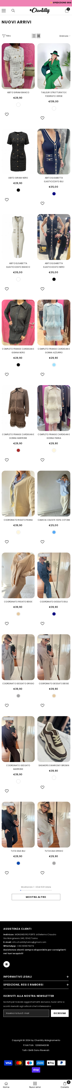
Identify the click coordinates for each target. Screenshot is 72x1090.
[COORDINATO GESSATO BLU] (53, 575)
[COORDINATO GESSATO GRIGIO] (18, 657)
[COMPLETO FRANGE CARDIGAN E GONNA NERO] (18, 322)
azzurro (54, 532)
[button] (34, 36)
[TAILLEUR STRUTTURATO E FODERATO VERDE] (53, 66)
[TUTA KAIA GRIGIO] (53, 825)
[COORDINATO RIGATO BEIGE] (18, 575)
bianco (18, 105)
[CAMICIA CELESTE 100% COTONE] (53, 494)
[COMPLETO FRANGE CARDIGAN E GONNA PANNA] (53, 408)
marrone (18, 781)
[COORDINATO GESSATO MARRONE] (18, 739)
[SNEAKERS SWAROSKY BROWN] (53, 739)
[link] (64, 1084)
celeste (54, 365)
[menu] (4, 11)
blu (18, 863)
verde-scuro (54, 108)
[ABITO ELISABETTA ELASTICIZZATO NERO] (53, 237)
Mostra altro (36, 897)
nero (18, 190)
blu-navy (54, 194)
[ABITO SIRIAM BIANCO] (18, 66)
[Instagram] (6, 964)
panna (54, 450)
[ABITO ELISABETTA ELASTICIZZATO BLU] (53, 152)
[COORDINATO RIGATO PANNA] (18, 494)
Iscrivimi (60, 1013)
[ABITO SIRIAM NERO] (18, 152)
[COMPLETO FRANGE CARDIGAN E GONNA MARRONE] (18, 408)
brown (18, 450)
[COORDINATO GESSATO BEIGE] (53, 657)
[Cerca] (13, 11)
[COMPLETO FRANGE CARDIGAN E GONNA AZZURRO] (53, 322)
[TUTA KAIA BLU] (18, 825)
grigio (18, 696)
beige (18, 614)
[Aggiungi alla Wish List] (5, 114)
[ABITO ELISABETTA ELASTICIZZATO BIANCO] (18, 237)
